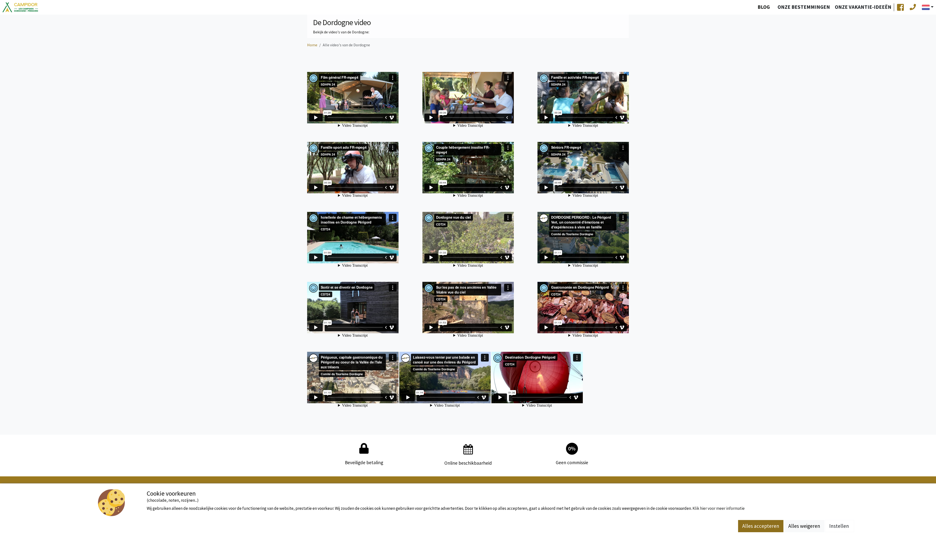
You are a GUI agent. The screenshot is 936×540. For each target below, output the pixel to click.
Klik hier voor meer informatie (718, 508)
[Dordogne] (20, 7)
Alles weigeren (804, 526)
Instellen (839, 526)
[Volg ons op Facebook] (900, 7)
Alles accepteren (760, 526)
